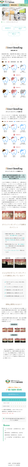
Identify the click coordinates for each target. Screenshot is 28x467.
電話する (5, 5)
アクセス (24, 5)
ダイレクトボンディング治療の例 (20, 28)
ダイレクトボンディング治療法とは (14, 33)
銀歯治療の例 (8, 28)
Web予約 (15, 5)
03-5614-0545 (15, 389)
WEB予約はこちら (14, 394)
